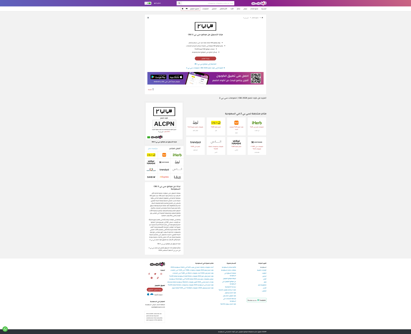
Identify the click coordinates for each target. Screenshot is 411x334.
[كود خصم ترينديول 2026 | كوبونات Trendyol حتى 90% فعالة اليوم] (195, 142)
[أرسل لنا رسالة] (5, 329)
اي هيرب (257, 130)
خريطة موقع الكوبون (229, 278)
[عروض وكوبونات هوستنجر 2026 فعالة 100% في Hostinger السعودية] (257, 142)
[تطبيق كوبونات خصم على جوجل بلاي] (186, 9)
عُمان (264, 279)
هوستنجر (257, 152)
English (158, 3)
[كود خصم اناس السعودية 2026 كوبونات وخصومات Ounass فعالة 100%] (216, 142)
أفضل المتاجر (174, 148)
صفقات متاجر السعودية (228, 270)
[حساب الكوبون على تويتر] (155, 274)
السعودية (263, 267)
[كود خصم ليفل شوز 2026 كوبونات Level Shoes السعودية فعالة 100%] (195, 122)
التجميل (214, 8)
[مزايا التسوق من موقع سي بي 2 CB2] (164, 121)
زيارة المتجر (205, 58)
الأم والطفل (223, 8)
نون (216, 130)
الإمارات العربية (261, 270)
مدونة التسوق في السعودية (230, 274)
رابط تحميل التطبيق (154, 289)
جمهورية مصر (262, 285)
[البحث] (179, 3)
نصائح (238, 8)
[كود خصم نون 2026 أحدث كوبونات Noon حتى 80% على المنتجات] (216, 122)
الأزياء (232, 8)
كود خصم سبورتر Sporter (228, 304)
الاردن (264, 288)
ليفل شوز (195, 130)
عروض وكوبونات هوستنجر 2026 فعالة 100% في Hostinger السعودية (191, 279)
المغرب (264, 291)
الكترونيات (205, 8)
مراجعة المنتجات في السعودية (229, 299)
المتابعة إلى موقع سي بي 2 (206, 63)
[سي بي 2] (205, 26)
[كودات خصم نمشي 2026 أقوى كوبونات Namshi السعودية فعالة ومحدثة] (236, 142)
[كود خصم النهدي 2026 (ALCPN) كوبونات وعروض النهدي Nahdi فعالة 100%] (151, 169)
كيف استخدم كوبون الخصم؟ (227, 290)
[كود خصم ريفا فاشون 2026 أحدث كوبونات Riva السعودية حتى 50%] (177, 177)
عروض (245, 8)
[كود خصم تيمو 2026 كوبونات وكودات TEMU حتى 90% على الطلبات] (236, 122)
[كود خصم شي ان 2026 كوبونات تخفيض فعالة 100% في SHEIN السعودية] (151, 177)
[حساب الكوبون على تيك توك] (157, 278)
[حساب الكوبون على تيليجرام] (151, 278)
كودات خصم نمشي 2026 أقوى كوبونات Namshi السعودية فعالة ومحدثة (190, 282)
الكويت (264, 273)
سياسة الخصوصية (230, 287)
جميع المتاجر (254, 8)
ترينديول (195, 150)
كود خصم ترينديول (230, 293)
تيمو (236, 133)
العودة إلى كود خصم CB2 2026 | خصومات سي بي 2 (205, 67)
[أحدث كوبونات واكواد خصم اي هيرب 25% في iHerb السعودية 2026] (257, 122)
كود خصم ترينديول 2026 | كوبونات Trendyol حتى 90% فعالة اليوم (193, 288)
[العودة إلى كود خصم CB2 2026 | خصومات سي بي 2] (148, 17)
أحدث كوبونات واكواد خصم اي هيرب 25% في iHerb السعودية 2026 (192, 267)
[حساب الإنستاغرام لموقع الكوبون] (161, 274)
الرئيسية (263, 8)
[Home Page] (258, 3)
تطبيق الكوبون (194, 8)
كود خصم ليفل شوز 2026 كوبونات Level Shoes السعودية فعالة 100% (191, 276)
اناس (216, 152)
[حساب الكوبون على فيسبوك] (149, 274)
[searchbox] (208, 3)
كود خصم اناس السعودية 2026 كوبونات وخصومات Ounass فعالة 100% (191, 285)
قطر (265, 282)
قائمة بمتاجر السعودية (229, 267)
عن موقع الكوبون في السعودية (229, 282)
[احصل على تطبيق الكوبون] (205, 78)
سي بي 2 (246, 18)
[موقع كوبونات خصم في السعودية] (262, 18)
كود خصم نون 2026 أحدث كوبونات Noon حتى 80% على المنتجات (193, 273)
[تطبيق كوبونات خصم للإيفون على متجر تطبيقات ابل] (182, 9)
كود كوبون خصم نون (229, 296)
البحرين (264, 276)
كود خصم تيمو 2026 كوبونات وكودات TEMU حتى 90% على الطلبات (192, 270)
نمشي (236, 150)
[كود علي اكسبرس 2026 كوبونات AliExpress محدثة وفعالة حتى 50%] (164, 177)
